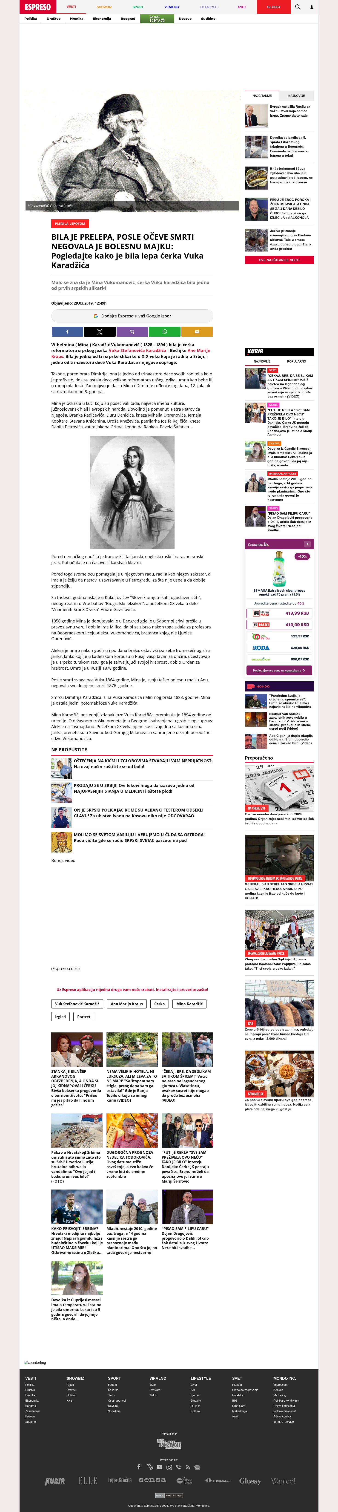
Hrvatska (237, 1395)
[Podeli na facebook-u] (67, 332)
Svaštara (154, 1390)
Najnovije (296, 96)
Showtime (114, 1411)
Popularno (296, 361)
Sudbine (208, 19)
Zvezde (71, 1390)
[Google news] (197, 1467)
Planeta (237, 1384)
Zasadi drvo (32, 1411)
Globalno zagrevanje (245, 1390)
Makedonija (239, 1411)
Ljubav (195, 1395)
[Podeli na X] (100, 332)
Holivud (71, 1395)
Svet (237, 1378)
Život (194, 1384)
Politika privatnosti (285, 1411)
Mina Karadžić (189, 1003)
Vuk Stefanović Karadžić (77, 1003)
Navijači (113, 1406)
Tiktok (153, 1395)
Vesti (30, 1378)
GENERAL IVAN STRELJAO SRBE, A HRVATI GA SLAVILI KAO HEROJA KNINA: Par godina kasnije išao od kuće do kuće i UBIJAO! (279, 891)
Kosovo (185, 19)
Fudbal (112, 1384)
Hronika (76, 19)
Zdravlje (196, 1400)
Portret (83, 1016)
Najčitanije (262, 96)
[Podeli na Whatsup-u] (164, 332)
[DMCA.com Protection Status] (169, 1496)
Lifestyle (201, 1378)
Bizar (152, 1384)
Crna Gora (238, 1406)
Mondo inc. (285, 1378)
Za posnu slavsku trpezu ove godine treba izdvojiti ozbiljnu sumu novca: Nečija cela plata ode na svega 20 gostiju (278, 1104)
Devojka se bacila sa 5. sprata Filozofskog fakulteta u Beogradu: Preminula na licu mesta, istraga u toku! (289, 146)
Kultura (195, 1411)
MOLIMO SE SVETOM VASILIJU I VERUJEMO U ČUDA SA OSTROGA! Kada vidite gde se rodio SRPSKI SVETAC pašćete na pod (139, 837)
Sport (114, 1378)
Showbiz (75, 1378)
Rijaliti (70, 1384)
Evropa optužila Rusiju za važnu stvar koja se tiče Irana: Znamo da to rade (290, 111)
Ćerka (159, 1003)
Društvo (53, 19)
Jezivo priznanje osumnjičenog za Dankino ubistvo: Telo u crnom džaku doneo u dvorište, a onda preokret (290, 240)
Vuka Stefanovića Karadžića (138, 350)
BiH (234, 1400)
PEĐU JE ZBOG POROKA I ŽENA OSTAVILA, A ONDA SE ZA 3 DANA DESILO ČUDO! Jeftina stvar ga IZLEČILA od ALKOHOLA (290, 208)
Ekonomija (102, 19)
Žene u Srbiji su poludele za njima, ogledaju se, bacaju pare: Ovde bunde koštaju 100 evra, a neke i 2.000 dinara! (279, 1034)
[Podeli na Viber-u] (132, 332)
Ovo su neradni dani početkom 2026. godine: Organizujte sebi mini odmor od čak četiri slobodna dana (279, 818)
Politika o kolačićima (286, 1400)
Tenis (111, 1395)
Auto (235, 1416)
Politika (30, 19)
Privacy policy (282, 1416)
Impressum (280, 1384)
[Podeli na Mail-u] (197, 332)
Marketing (280, 1395)
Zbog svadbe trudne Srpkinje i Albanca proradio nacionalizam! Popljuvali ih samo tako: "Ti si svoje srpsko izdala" (278, 963)
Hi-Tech (196, 1406)
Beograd (128, 19)
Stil (193, 1390)
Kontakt (278, 1390)
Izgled (60, 1016)
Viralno (157, 1378)
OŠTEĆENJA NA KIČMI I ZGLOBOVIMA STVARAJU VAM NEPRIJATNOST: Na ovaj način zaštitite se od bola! (143, 763)
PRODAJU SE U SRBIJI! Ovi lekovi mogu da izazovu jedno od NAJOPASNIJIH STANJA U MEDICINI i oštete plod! (134, 788)
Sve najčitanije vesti (279, 260)
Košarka (113, 1390)
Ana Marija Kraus (127, 1003)
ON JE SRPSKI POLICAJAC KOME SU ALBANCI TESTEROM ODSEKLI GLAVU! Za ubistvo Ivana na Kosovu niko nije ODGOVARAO (138, 812)
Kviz (69, 1400)
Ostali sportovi (117, 1400)
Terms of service (284, 1421)
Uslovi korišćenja (284, 1406)
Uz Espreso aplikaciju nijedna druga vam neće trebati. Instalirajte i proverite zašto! (132, 989)
